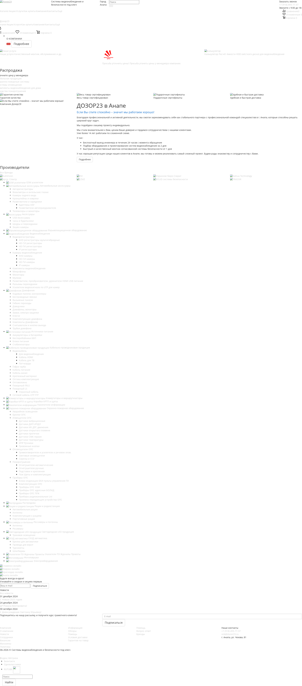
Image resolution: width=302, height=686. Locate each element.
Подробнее (21, 44)
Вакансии (5, 640)
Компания (5, 627)
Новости (4, 634)
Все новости (6, 593)
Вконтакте (9, 661)
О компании (6, 630)
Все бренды (6, 172)
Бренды (140, 634)
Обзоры (72, 630)
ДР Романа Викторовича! (13, 605)
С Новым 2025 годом (11, 599)
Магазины (5, 643)
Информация (75, 627)
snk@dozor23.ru (230, 634)
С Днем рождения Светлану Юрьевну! (20, 612)
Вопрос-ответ (143, 630)
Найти (9, 682)
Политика (5, 646)
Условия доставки (77, 637)
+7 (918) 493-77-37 (288, 4)
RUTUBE (8, 669)
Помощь (72, 634)
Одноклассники (12, 664)
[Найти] (111, 6)
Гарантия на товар (78, 640)
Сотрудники (6, 637)
